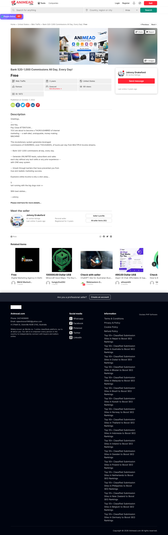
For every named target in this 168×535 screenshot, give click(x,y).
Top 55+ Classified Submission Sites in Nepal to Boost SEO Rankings (119, 338)
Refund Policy (111, 331)
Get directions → (55, 89)
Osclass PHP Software (148, 314)
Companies (53, 3)
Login (117, 3)
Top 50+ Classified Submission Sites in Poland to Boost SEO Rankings (119, 464)
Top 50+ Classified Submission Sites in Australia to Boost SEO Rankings (119, 349)
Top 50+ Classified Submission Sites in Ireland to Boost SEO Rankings (119, 443)
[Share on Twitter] (107, 236)
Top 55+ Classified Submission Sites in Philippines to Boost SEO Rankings (119, 485)
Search (148, 10)
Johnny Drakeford (35, 215)
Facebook (78, 323)
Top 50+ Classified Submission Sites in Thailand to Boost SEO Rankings (119, 422)
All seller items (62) (99, 220)
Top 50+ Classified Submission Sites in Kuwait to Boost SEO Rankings (119, 401)
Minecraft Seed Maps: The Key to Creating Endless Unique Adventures (62, 278)
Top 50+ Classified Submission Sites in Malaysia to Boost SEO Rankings (119, 380)
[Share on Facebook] (104, 236)
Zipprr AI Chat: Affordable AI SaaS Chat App (131, 278)
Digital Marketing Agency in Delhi (26, 278)
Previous (145, 24)
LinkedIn (77, 337)
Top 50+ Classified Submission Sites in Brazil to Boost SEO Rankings (119, 391)
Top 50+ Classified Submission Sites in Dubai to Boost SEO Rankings (119, 359)
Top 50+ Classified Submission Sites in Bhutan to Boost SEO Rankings (119, 370)
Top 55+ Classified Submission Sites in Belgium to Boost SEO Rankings (119, 506)
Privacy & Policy (112, 322)
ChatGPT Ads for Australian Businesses (97, 278)
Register (126, 3)
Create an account (100, 297)
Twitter (76, 332)
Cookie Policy (111, 327)
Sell (150, 3)
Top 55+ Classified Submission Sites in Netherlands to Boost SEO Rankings (119, 475)
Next (153, 24)
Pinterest (77, 328)
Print (14, 236)
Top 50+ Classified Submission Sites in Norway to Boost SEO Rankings (119, 412)
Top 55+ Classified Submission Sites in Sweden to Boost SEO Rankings (119, 454)
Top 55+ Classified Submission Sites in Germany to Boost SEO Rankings (119, 517)
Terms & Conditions (114, 318)
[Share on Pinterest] (111, 236)
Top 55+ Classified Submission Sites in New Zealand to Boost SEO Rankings (119, 496)
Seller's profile (99, 216)
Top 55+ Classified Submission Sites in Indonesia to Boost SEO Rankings (120, 433)
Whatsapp (78, 318)
